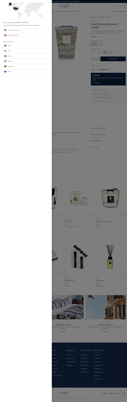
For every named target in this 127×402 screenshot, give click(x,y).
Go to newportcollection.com (14, 30)
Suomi (9, 51)
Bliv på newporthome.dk (13, 35)
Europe (9, 71)
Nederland (10, 61)
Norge (9, 56)
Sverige (9, 45)
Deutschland (10, 66)
